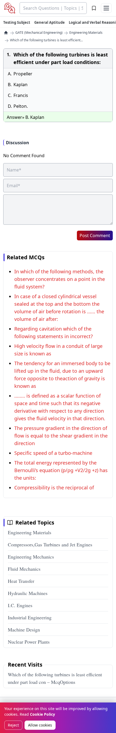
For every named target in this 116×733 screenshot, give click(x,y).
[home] (6, 33)
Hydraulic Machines (27, 593)
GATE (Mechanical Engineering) (39, 33)
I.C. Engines (20, 605)
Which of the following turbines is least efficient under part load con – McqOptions (55, 678)
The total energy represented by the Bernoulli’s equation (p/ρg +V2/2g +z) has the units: (61, 470)
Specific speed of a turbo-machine (53, 453)
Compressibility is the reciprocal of (54, 487)
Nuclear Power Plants (29, 641)
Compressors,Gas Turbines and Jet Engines (50, 544)
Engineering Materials (86, 33)
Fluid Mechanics (24, 569)
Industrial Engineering (30, 617)
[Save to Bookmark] (94, 8)
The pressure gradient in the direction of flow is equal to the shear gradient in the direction (61, 435)
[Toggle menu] (106, 8)
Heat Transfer (21, 581)
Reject (13, 725)
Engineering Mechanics (31, 556)
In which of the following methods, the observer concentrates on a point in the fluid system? (59, 279)
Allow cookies (40, 725)
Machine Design (24, 629)
